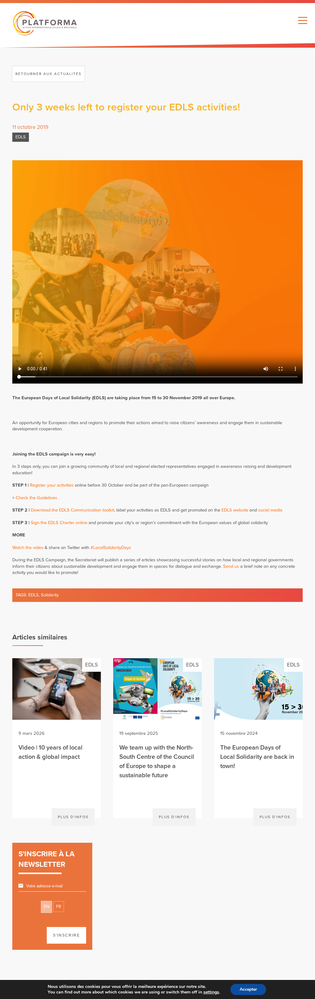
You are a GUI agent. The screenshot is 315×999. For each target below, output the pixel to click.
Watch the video (27, 547)
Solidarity (50, 595)
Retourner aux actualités (48, 74)
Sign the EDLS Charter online (59, 522)
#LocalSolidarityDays (110, 547)
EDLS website (234, 510)
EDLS (20, 137)
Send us (231, 566)
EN (46, 906)
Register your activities (52, 485)
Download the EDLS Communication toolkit (72, 510)
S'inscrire (66, 935)
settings (211, 992)
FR (58, 906)
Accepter (248, 989)
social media (270, 510)
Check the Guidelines (36, 497)
